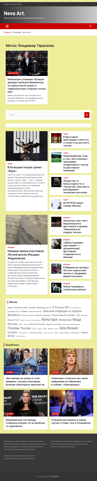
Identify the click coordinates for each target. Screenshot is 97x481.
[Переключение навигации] (7, 26)
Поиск (86, 115)
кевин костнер (48, 333)
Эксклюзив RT (23, 333)
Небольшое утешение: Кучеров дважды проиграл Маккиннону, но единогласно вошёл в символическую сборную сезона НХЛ (27, 85)
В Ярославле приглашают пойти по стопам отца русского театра (76, 141)
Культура (49, 319)
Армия (10, 307)
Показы (13, 328)
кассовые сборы (35, 333)
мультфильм (75, 333)
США (39, 329)
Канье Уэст (13, 320)
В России (58, 307)
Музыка (11, 247)
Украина (50, 329)
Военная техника (27, 315)
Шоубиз (12, 332)
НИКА (26, 324)
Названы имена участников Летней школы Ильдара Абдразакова (26, 254)
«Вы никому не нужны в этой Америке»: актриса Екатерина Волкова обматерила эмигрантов (25, 381)
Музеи (20, 324)
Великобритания (75, 308)
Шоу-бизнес (68, 328)
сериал (84, 332)
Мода (77, 319)
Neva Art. (14, 13)
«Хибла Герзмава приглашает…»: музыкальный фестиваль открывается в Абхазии (73, 250)
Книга (22, 320)
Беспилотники (21, 307)
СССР (34, 328)
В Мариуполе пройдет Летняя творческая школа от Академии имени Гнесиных (76, 272)
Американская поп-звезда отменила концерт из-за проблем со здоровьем (25, 423)
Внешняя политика (35, 311)
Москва (12, 324)
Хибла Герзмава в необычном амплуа (74, 288)
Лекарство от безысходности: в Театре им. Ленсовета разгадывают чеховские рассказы (76, 186)
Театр (10, 164)
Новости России (37, 324)
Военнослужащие (43, 315)
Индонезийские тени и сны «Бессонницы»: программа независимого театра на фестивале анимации (75, 163)
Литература (13, 73)
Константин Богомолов (33, 320)
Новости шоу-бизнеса (71, 324)
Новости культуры (54, 324)
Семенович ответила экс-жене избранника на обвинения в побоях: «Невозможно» (69, 381)
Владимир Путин (14, 311)
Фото (56, 329)
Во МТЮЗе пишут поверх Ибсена (73, 204)
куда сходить (64, 333)
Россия (26, 328)
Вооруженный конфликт (63, 315)
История (84, 315)
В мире (24, 311)
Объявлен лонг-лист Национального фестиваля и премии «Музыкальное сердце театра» (75, 226)
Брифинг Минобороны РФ (40, 308)
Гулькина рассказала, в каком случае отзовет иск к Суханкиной (70, 421)
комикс (56, 333)
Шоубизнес (12, 344)
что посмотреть (20, 336)
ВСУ (67, 307)
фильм (11, 336)
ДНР (78, 315)
